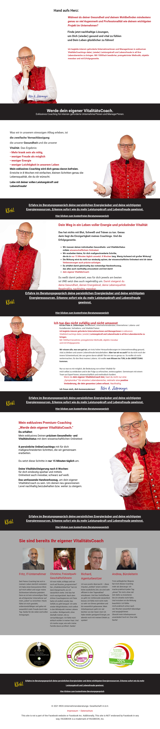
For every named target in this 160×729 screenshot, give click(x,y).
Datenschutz (87, 710)
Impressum (72, 710)
